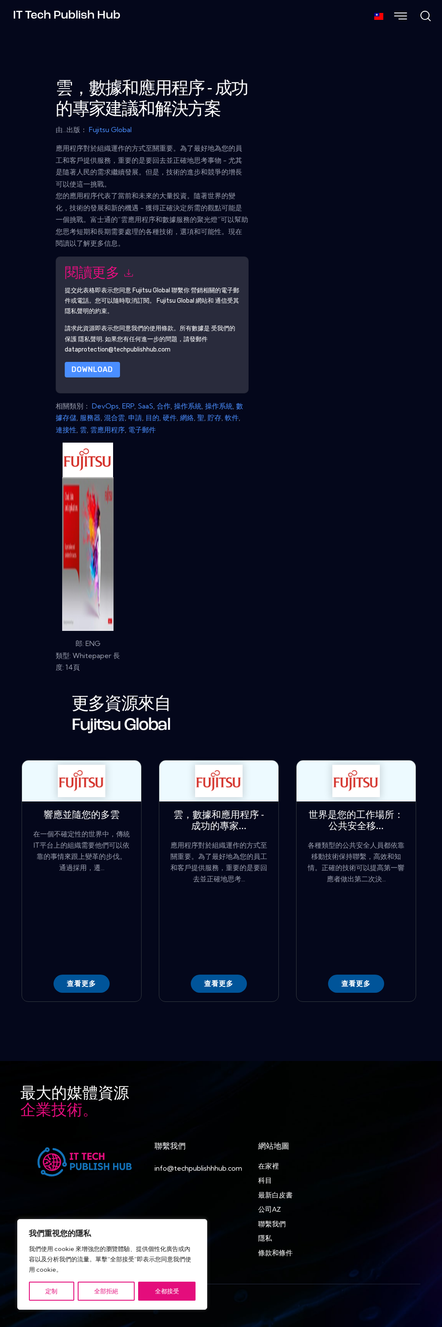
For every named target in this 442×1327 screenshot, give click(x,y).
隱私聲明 (90, 339)
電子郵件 (142, 429)
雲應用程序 (107, 429)
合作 (163, 406)
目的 (152, 417)
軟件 (232, 417)
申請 (135, 417)
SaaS (145, 406)
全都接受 (167, 1291)
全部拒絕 (106, 1291)
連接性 (66, 429)
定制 (51, 1291)
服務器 (90, 417)
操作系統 (188, 406)
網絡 (187, 417)
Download (92, 369)
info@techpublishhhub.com (198, 1168)
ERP (128, 406)
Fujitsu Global (110, 129)
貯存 (214, 417)
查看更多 (81, 983)
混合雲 (114, 417)
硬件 (170, 417)
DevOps (105, 406)
